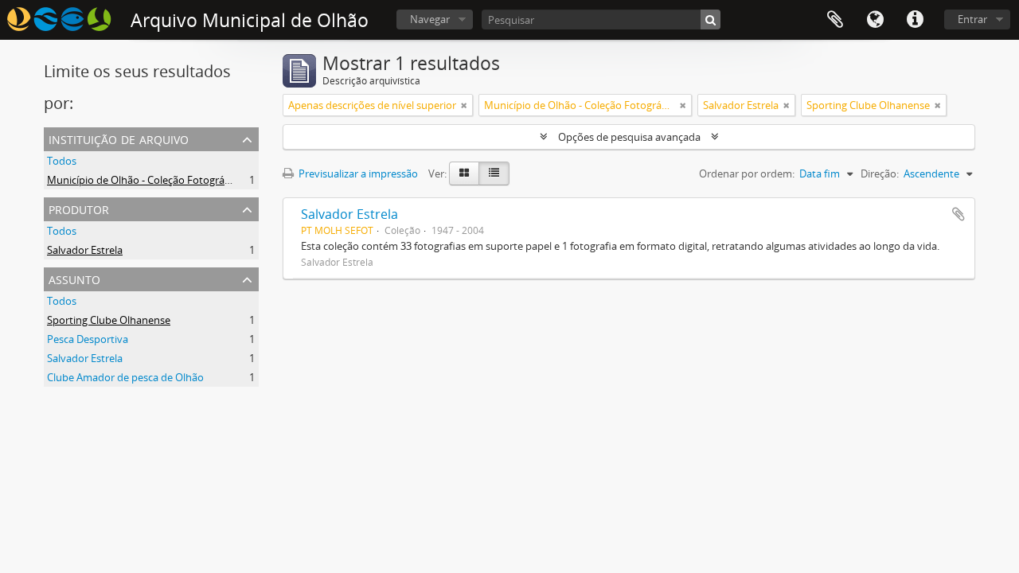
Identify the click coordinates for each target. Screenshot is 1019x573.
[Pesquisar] (710, 19)
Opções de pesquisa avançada (629, 137)
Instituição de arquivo (119, 138)
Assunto (74, 278)
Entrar (972, 19)
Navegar (430, 19)
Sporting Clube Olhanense (108, 320)
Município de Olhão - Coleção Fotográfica (144, 180)
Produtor (79, 208)
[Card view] (464, 173)
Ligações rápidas (915, 20)
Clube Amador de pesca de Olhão (125, 377)
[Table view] (494, 173)
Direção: (880, 173)
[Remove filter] (464, 105)
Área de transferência (835, 20)
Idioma (875, 20)
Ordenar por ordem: (747, 173)
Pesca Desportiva (87, 339)
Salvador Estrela (85, 250)
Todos (61, 161)
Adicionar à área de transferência (958, 214)
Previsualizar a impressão (357, 173)
